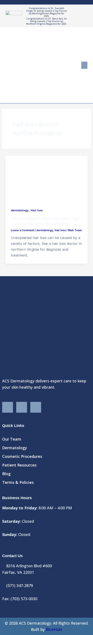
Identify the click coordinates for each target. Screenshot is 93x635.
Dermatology (14, 447)
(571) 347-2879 (19, 585)
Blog (6, 473)
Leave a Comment (22, 230)
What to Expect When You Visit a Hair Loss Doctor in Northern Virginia (45, 221)
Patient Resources (19, 465)
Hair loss (36, 210)
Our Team (11, 439)
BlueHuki (54, 629)
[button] (84, 65)
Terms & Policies (18, 482)
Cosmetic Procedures (22, 456)
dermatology (20, 210)
